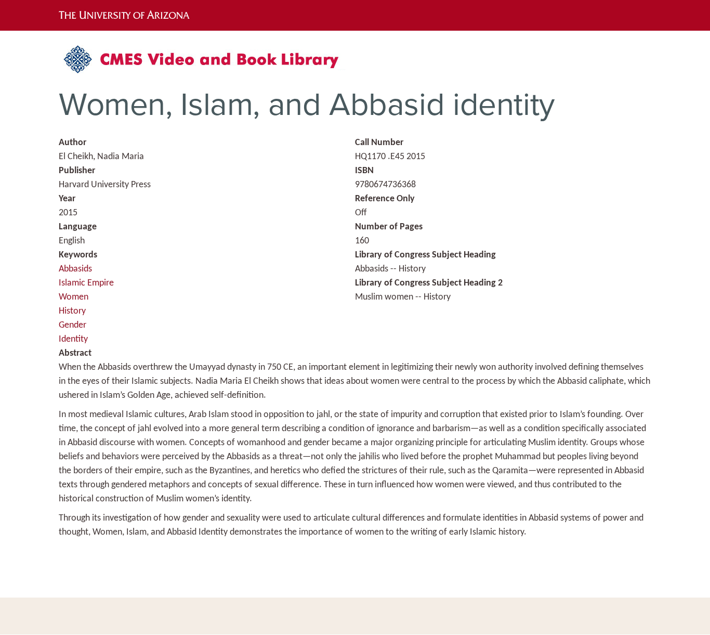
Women (73, 297)
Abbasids (75, 269)
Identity (73, 339)
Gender (72, 325)
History (72, 311)
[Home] (207, 63)
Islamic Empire (86, 283)
